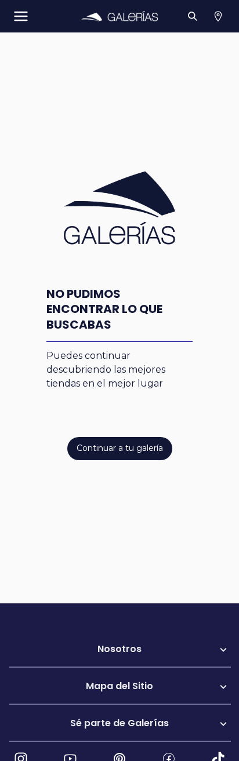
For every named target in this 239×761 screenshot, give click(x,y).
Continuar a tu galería (120, 448)
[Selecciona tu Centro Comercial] (218, 16)
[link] (119, 16)
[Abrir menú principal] (20, 16)
